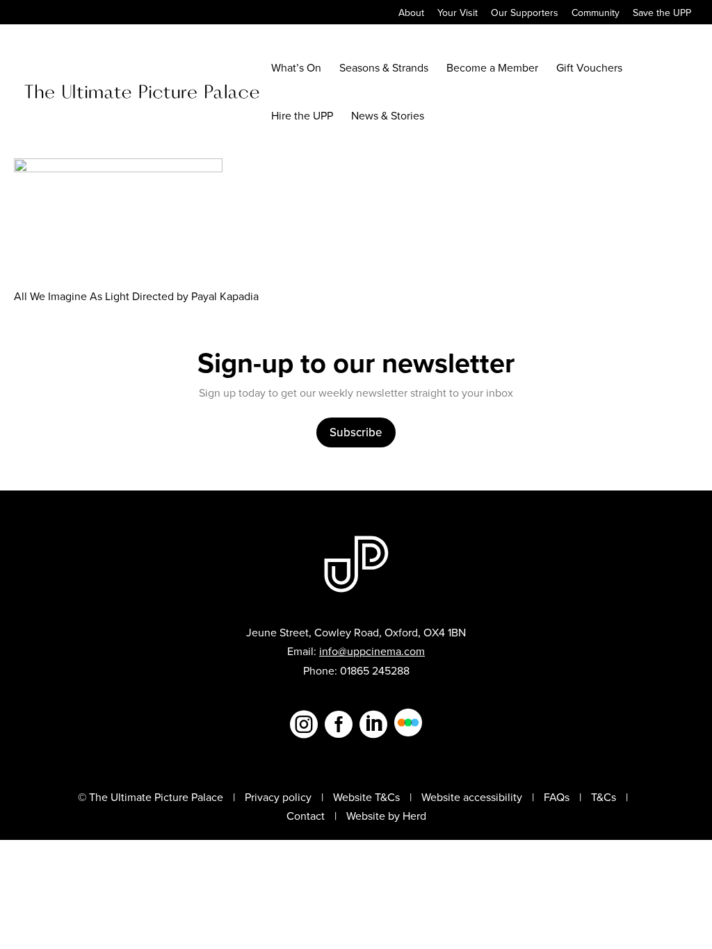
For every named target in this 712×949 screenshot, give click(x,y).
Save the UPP (662, 13)
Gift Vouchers (589, 69)
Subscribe (356, 432)
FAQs (556, 796)
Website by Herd (386, 815)
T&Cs (603, 796)
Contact (305, 815)
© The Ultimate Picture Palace (150, 796)
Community (596, 13)
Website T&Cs (366, 796)
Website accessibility (471, 796)
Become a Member (492, 69)
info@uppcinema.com (372, 651)
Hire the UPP (302, 116)
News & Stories (387, 116)
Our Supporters (524, 13)
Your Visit (457, 13)
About (411, 13)
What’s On (296, 69)
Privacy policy (278, 796)
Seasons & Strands (383, 69)
